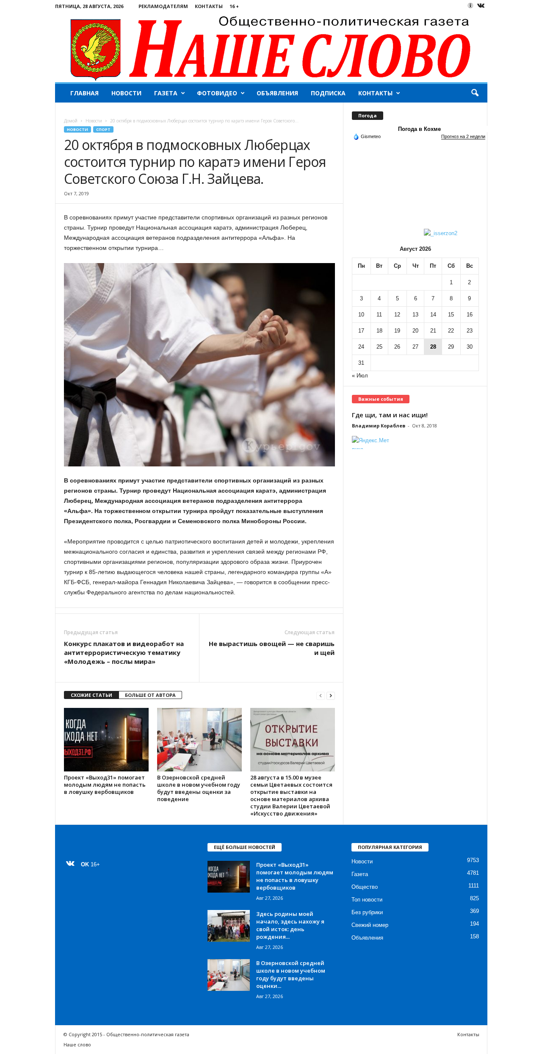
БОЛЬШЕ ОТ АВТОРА (150, 695)
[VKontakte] (481, 6)
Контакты (209, 6)
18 (379, 330)
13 (415, 314)
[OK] (470, 5)
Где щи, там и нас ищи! (390, 415)
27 (415, 347)
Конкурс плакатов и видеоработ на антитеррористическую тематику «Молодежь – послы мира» (124, 652)
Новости (126, 93)
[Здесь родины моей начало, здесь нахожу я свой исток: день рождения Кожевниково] (228, 926)
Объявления (277, 93)
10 (361, 314)
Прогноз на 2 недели (463, 136)
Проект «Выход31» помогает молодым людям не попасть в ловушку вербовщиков (105, 785)
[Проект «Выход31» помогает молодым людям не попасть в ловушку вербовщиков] (106, 739)
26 (397, 347)
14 (433, 314)
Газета (165, 93)
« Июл (360, 375)
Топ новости (366, 899)
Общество (364, 887)
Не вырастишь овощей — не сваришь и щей (272, 648)
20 (415, 330)
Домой (70, 121)
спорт (103, 129)
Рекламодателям (163, 6)
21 (433, 330)
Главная (84, 93)
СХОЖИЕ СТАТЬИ (91, 695)
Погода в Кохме (419, 129)
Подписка (328, 93)
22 (451, 330)
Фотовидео (217, 93)
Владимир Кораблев (378, 425)
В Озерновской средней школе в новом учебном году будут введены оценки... (290, 974)
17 (361, 330)
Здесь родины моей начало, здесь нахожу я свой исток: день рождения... (290, 925)
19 (397, 330)
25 (379, 347)
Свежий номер (369, 925)
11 (379, 314)
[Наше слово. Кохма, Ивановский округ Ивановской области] (271, 47)
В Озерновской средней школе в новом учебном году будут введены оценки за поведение (198, 788)
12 (397, 314)
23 (470, 330)
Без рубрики (367, 912)
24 (361, 347)
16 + (234, 6)
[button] (474, 93)
